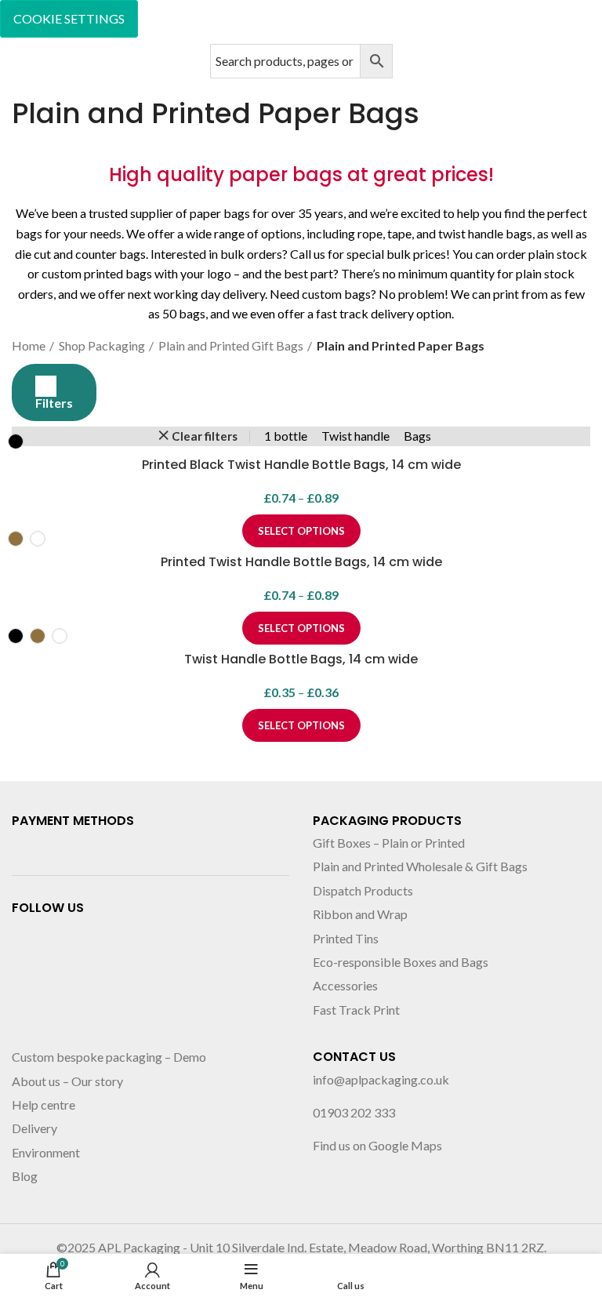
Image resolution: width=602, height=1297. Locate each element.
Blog (25, 1175)
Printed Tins (346, 938)
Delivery (34, 1128)
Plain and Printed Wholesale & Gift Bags (420, 866)
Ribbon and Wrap (360, 913)
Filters (54, 402)
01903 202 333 (354, 1112)
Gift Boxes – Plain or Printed (389, 842)
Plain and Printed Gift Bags (230, 345)
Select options (301, 725)
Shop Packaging (102, 345)
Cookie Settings (69, 18)
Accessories (345, 985)
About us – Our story (67, 1081)
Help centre (43, 1104)
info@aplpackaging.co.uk (381, 1079)
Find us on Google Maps (377, 1145)
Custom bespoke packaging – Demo (109, 1056)
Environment (46, 1152)
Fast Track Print (356, 1009)
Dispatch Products (363, 890)
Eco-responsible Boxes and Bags (400, 961)
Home (28, 345)
